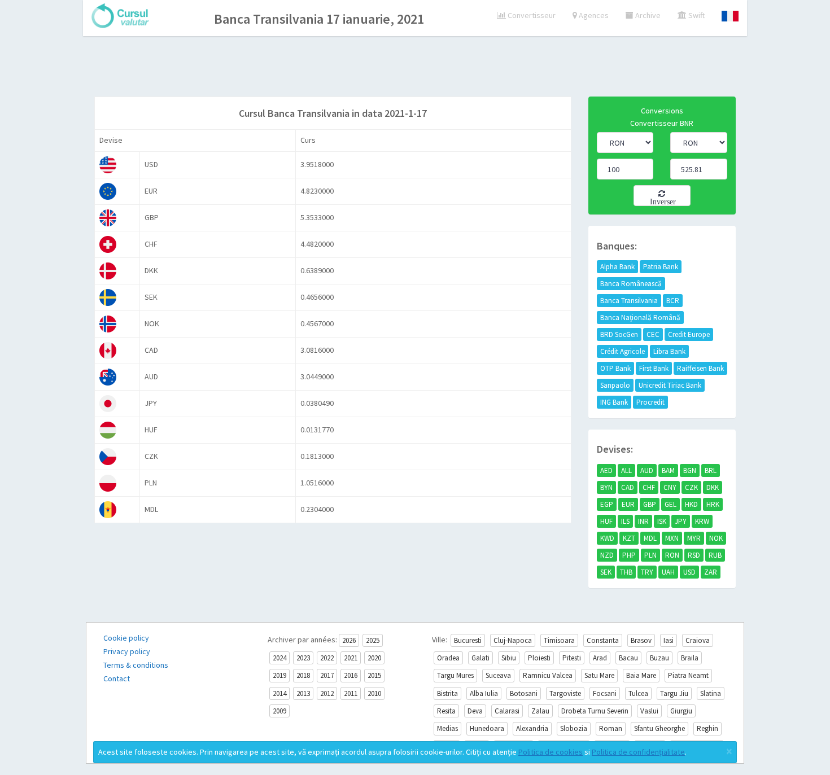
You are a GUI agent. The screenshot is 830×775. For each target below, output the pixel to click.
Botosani (524, 693)
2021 (350, 658)
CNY (669, 487)
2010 (374, 693)
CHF (649, 487)
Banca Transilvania (629, 300)
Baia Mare (641, 675)
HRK (712, 504)
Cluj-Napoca (512, 640)
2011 (350, 693)
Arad (600, 658)
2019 (279, 675)
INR (643, 521)
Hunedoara (487, 728)
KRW (702, 521)
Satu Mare (599, 675)
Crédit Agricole (622, 351)
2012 (327, 693)
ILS (625, 521)
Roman (610, 728)
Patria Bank (660, 267)
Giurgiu (681, 711)
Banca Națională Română (640, 317)
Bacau (628, 658)
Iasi (668, 640)
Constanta (603, 640)
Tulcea (638, 693)
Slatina (710, 693)
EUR (628, 504)
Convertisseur (531, 15)
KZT (629, 538)
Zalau (540, 711)
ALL (626, 470)
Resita (446, 711)
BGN (689, 470)
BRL (711, 470)
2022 (327, 658)
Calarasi (507, 711)
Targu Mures (455, 675)
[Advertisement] (415, 67)
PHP (629, 555)
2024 (279, 658)
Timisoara (559, 640)
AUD (646, 470)
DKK (712, 487)
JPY (681, 521)
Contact (116, 678)
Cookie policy (126, 638)
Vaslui (649, 711)
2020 (374, 658)
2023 (303, 658)
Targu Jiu (674, 693)
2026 (349, 640)
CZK (691, 487)
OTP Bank (615, 368)
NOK (716, 538)
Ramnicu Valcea (548, 675)
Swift (696, 15)
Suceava (498, 675)
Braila (689, 658)
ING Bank (614, 402)
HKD (691, 504)
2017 (327, 675)
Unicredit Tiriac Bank (670, 385)
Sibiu (508, 658)
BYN (606, 487)
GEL (670, 504)
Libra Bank (669, 351)
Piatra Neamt (688, 675)
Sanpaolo (615, 385)
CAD (627, 487)
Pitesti (571, 658)
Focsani (605, 693)
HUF (606, 521)
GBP (649, 504)
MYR (694, 538)
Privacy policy (126, 651)
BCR (672, 300)
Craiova (697, 640)
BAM (668, 470)
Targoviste (565, 693)
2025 (372, 640)
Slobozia (573, 728)
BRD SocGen (619, 334)
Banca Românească (631, 283)
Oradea (448, 658)
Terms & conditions (135, 665)
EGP (606, 504)
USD (689, 572)
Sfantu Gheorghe (659, 728)
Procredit (650, 402)
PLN (650, 555)
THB (626, 572)
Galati (480, 658)
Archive (647, 15)
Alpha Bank (617, 267)
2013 (303, 693)
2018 (303, 675)
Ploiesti (539, 658)
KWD (607, 538)
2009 (279, 711)
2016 (350, 675)
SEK (605, 572)
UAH (668, 572)
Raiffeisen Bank (700, 368)
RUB (715, 555)
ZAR (710, 572)
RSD (694, 555)
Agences (593, 15)
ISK (661, 521)
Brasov (641, 640)
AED (606, 470)
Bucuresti (468, 640)
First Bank (654, 368)
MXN (672, 538)
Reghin (707, 728)
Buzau (659, 658)
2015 (374, 675)
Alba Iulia (484, 693)
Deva (475, 711)
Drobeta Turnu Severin (594, 711)
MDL (650, 538)
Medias (447, 728)
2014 (279, 693)
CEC (652, 334)
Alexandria (532, 728)
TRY (647, 572)
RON (672, 555)
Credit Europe (689, 334)
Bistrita (447, 693)
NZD (607, 555)
